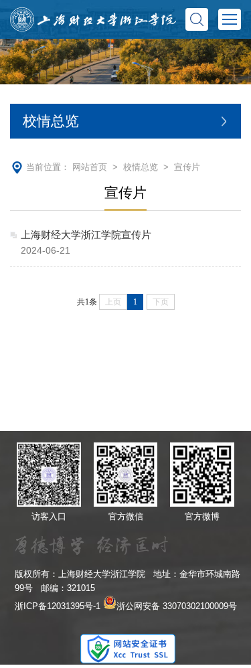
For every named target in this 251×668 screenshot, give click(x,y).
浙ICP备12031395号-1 (57, 606)
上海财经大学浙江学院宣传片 (86, 234)
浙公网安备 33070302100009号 (176, 606)
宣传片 (187, 167)
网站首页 (89, 167)
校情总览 (140, 167)
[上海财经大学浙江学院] (93, 19)
